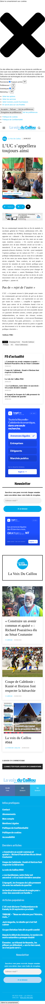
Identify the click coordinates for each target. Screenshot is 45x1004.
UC (12, 345)
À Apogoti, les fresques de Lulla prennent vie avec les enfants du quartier (22, 395)
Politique (6, 345)
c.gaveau (8, 640)
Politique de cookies (10, 117)
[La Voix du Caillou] (5, 138)
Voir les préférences (25, 109)
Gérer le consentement (9, 1002)
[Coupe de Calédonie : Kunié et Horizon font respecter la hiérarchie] (22, 662)
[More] (28, 206)
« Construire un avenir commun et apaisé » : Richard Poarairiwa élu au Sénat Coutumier (22, 363)
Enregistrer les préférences (11, 112)
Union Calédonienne (21, 345)
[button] (22, 35)
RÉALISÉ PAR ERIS (26, 997)
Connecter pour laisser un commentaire (22, 766)
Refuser (13, 109)
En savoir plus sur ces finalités (13, 105)
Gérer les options (8, 96)
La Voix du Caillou (14, 139)
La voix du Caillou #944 (14, 379)
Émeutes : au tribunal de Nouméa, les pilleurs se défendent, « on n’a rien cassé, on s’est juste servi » (21, 945)
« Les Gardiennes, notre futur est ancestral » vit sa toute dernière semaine (22, 387)
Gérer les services (9, 99)
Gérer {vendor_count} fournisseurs (15, 102)
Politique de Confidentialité (12, 119)
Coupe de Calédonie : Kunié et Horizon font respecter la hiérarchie (22, 371)
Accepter (4, 109)
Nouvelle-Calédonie (12, 193)
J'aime (7, 785)
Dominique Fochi (14, 342)
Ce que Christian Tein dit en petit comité (21, 930)
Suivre (22, 785)
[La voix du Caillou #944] (22, 718)
